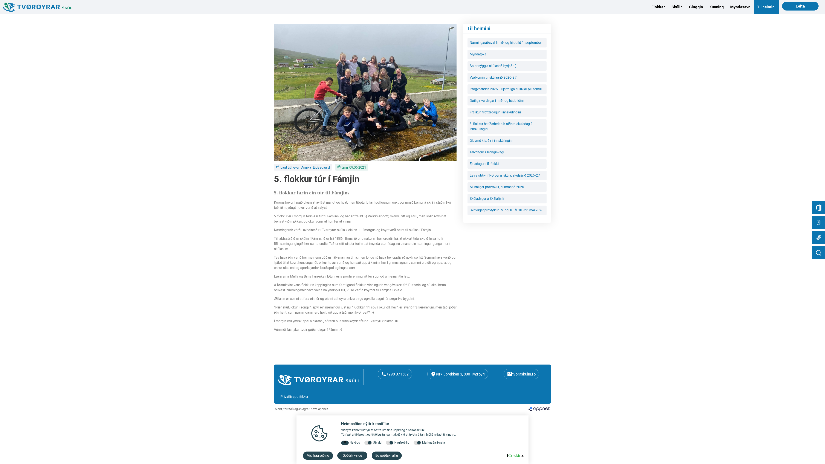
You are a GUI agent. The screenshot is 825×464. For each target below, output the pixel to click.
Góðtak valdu (352, 455)
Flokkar (658, 7)
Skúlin (677, 7)
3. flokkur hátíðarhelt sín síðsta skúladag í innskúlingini (501, 126)
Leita (800, 6)
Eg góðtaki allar (386, 455)
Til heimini (766, 7)
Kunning (716, 7)
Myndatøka (478, 54)
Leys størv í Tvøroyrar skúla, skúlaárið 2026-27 (505, 175)
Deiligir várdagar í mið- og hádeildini (497, 101)
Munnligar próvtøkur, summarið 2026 (497, 187)
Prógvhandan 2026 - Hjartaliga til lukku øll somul (506, 89)
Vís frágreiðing (318, 455)
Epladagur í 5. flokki (484, 164)
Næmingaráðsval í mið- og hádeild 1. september (506, 43)
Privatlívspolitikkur (294, 397)
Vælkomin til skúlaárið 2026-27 (493, 77)
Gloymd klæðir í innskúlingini (491, 141)
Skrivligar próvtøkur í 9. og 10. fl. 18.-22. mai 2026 (506, 210)
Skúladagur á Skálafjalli (487, 199)
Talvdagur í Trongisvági (487, 152)
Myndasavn (740, 7)
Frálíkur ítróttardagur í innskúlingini (495, 112)
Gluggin (696, 7)
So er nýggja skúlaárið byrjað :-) (493, 66)
